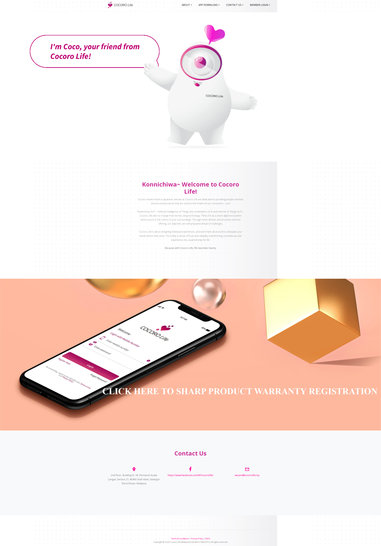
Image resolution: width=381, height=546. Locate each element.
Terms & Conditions (180, 538)
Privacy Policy (197, 538)
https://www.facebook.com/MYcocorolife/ (190, 475)
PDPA (207, 538)
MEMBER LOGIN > (260, 5)
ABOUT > (187, 5)
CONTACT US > (234, 5)
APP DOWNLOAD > (209, 5)
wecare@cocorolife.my (247, 475)
